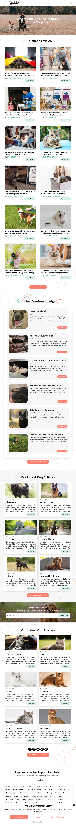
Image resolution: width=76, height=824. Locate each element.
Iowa (45, 789)
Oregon (31, 799)
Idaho (27, 789)
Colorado (45, 786)
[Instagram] (34, 749)
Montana (65, 793)
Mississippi (50, 793)
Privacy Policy (38, 822)
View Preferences (57, 817)
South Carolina (59, 799)
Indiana (39, 789)
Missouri (57, 793)
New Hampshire (25, 796)
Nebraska (8, 796)
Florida (8, 789)
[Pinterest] (42, 749)
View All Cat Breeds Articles (37, 755)
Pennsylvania (39, 799)
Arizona (22, 786)
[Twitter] (38, 749)
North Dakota (9, 799)
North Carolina (61, 796)
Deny (38, 817)
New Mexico (43, 796)
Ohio (17, 799)
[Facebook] (30, 749)
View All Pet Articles (37, 287)
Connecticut (53, 786)
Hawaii (21, 789)
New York (51, 796)
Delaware (61, 786)
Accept (19, 817)
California (37, 786)
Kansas (51, 789)
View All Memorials (37, 462)
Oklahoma (24, 799)
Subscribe (64, 615)
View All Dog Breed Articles (37, 595)
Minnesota (41, 793)
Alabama (8, 786)
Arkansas (29, 786)
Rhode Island (49, 799)
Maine (8, 793)
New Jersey (35, 796)
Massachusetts (24, 793)
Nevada (16, 796)
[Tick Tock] (46, 749)
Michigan (33, 793)
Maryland (14, 793)
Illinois (33, 789)
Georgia (15, 789)
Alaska (16, 786)
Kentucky (58, 789)
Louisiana (66, 789)
